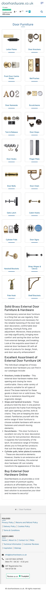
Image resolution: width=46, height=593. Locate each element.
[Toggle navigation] (42, 3)
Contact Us (23, 540)
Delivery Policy (9, 526)
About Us (12, 540)
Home (4, 540)
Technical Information (12, 544)
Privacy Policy (8, 522)
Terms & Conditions (11, 530)
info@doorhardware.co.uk (16, 555)
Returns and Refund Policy (27, 522)
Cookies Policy (24, 526)
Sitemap (17, 548)
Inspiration (7, 548)
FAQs (32, 540)
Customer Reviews (31, 544)
